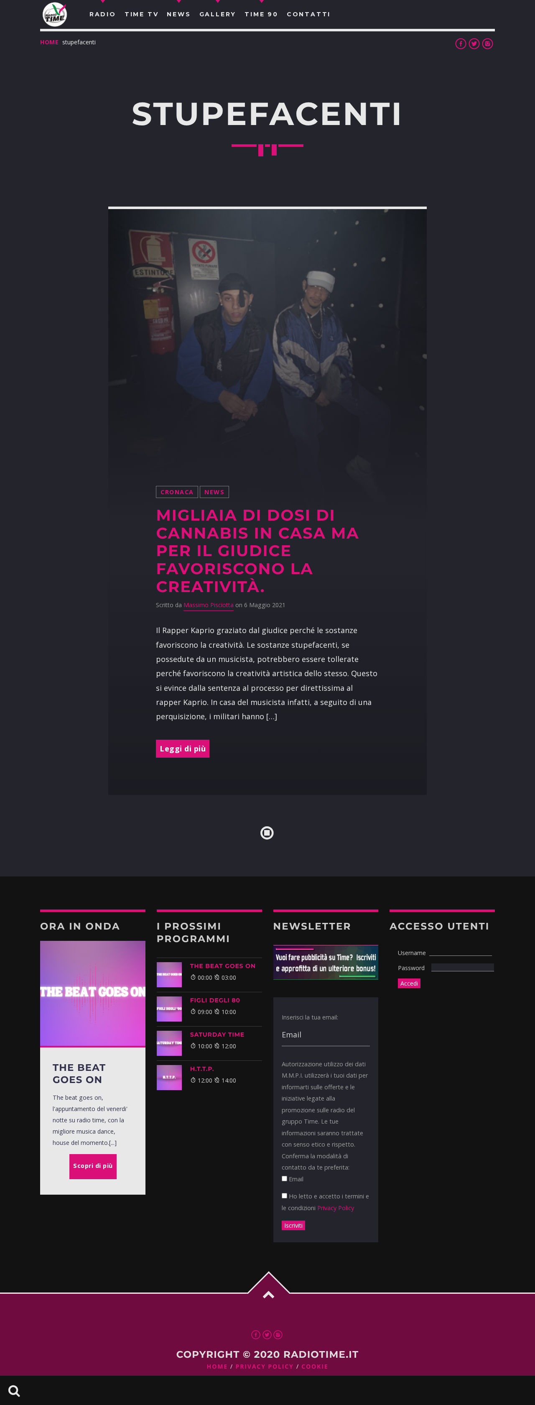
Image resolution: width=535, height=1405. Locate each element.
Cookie (314, 1367)
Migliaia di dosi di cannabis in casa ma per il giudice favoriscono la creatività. (257, 551)
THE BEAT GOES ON (223, 966)
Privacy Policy (335, 1208)
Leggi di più (183, 748)
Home (49, 42)
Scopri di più (93, 1166)
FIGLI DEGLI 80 (215, 1000)
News (214, 492)
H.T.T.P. (202, 1069)
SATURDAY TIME (217, 1034)
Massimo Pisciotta (208, 605)
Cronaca (177, 492)
